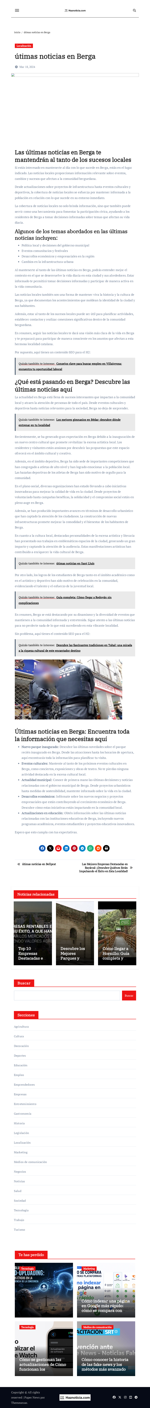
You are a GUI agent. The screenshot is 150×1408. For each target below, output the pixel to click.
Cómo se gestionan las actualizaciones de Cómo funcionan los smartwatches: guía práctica (42, 1369)
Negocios (20, 1172)
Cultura (19, 1036)
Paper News (32, 1397)
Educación (21, 1065)
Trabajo (19, 1220)
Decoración (21, 1046)
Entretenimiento (25, 1104)
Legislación (21, 1133)
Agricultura (21, 1027)
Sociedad (20, 1201)
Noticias (19, 1181)
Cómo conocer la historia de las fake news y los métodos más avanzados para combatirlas (105, 1366)
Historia (19, 1123)
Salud (17, 1191)
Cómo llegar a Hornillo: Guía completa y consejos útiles (117, 955)
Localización (24, 45)
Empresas (20, 1094)
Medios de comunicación (30, 1162)
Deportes (20, 1056)
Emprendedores (24, 1085)
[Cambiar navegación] (17, 10)
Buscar (24, 983)
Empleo (19, 1075)
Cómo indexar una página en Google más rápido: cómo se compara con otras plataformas (106, 1308)
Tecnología (21, 1210)
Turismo (19, 1230)
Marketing (21, 1152)
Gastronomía (22, 1114)
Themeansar (19, 1403)
